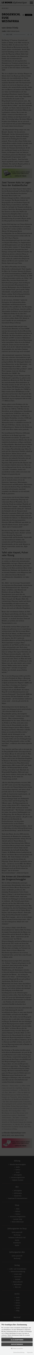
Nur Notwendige (17, 1344)
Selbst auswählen (18, 1348)
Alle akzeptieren (17, 1340)
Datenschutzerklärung (18, 1352)
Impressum (30, 1352)
